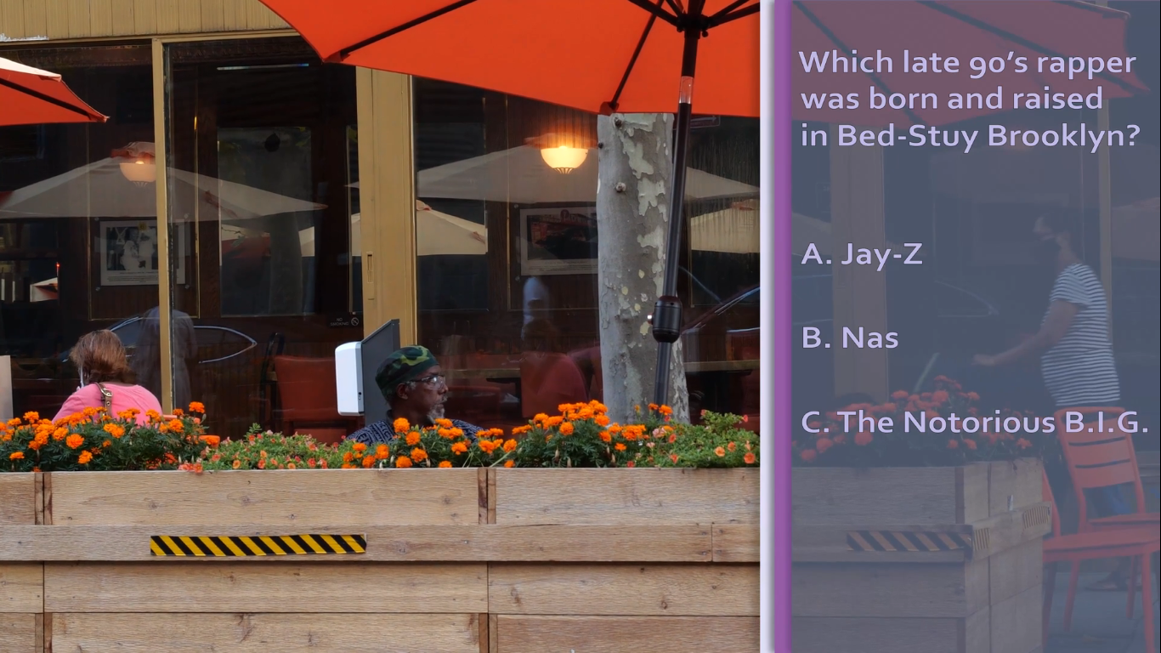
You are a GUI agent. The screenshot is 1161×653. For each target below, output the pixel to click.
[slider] (130, 507)
